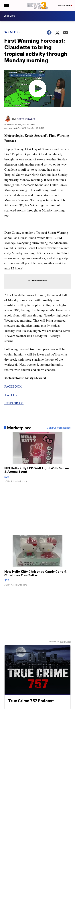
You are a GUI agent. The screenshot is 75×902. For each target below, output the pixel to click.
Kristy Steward (26, 118)
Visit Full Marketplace (59, 428)
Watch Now (64, 6)
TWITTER (11, 394)
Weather (12, 32)
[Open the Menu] (6, 5)
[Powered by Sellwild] (65, 642)
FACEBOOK (13, 386)
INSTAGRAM (13, 403)
